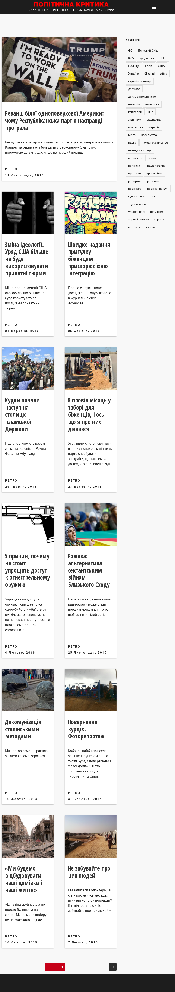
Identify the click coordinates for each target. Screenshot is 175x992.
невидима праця (140, 150)
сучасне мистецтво (141, 196)
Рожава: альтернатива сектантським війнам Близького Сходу (88, 570)
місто (132, 135)
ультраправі (136, 211)
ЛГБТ (163, 58)
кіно (150, 112)
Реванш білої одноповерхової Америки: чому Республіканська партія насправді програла (54, 120)
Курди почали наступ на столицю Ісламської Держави (22, 414)
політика (134, 165)
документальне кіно (142, 96)
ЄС (130, 50)
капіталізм (135, 112)
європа (159, 219)
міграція (154, 127)
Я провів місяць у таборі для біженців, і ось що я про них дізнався (89, 414)
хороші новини (138, 219)
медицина (154, 119)
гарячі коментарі (139, 81)
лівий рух (134, 119)
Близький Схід (148, 50)
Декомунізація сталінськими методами (23, 729)
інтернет (134, 227)
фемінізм (156, 211)
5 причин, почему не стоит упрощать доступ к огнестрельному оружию (27, 570)
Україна (133, 73)
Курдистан (147, 58)
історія (150, 227)
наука (132, 142)
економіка (152, 104)
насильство (149, 135)
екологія (134, 104)
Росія (148, 66)
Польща (134, 66)
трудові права (137, 204)
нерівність (135, 158)
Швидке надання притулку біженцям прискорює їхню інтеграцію (89, 258)
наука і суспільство (155, 142)
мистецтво (135, 127)
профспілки (154, 173)
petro (11, 169)
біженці (149, 73)
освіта (152, 158)
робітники (135, 188)
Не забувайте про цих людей (89, 871)
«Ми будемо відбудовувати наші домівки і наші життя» (23, 879)
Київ (131, 58)
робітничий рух (157, 188)
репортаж (135, 181)
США (161, 66)
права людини (156, 165)
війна (163, 73)
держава (134, 89)
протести (134, 173)
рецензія (153, 181)
